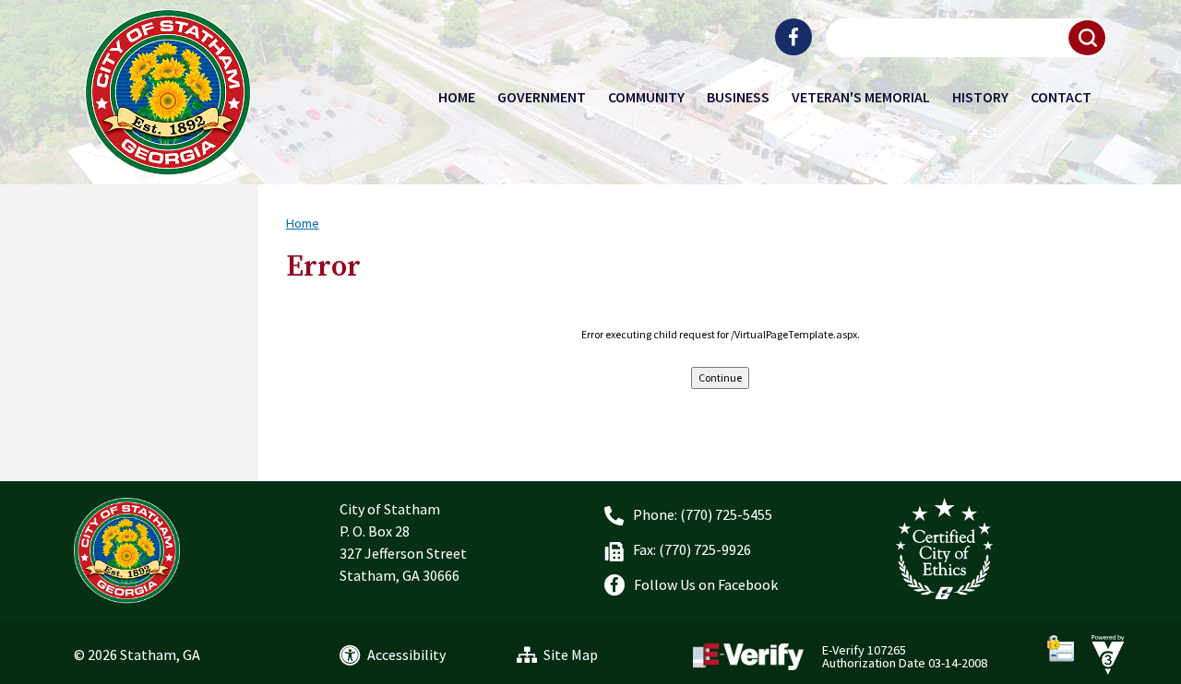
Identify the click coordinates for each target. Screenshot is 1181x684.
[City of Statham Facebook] (793, 36)
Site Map (570, 654)
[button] (1087, 37)
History (980, 97)
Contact (1061, 97)
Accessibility (406, 654)
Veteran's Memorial (861, 97)
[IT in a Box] (1103, 652)
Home (456, 97)
